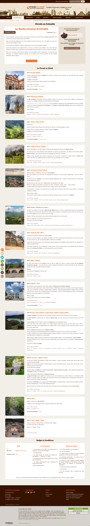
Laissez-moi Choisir (77, 510)
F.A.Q (47, 492)
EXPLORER (45, 17)
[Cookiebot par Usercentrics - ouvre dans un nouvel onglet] (9, 523)
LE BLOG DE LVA (79, 17)
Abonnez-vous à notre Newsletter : (62, 1)
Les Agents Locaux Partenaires (12, 499)
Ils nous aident (49, 494)
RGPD (67, 499)
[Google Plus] (31, 492)
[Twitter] (29, 492)
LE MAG (38, 17)
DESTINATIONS (17, 17)
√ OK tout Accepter (78, 508)
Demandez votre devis (31, 60)
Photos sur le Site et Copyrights (73, 497)
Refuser (78, 513)
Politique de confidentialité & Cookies (74, 496)
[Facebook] (26, 492)
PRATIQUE (68, 17)
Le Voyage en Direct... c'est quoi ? (12, 497)
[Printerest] (34, 492)
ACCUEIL (9, 17)
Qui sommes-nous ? (9, 492)
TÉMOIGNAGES (29, 17)
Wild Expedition (72, 35)
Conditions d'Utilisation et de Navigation (75, 494)
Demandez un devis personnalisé (72, 48)
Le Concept (7, 494)
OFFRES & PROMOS (57, 17)
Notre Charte (8, 496)
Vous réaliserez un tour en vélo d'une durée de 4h (38, 103)
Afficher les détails (23, 523)
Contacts (48, 496)
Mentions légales (69, 492)
